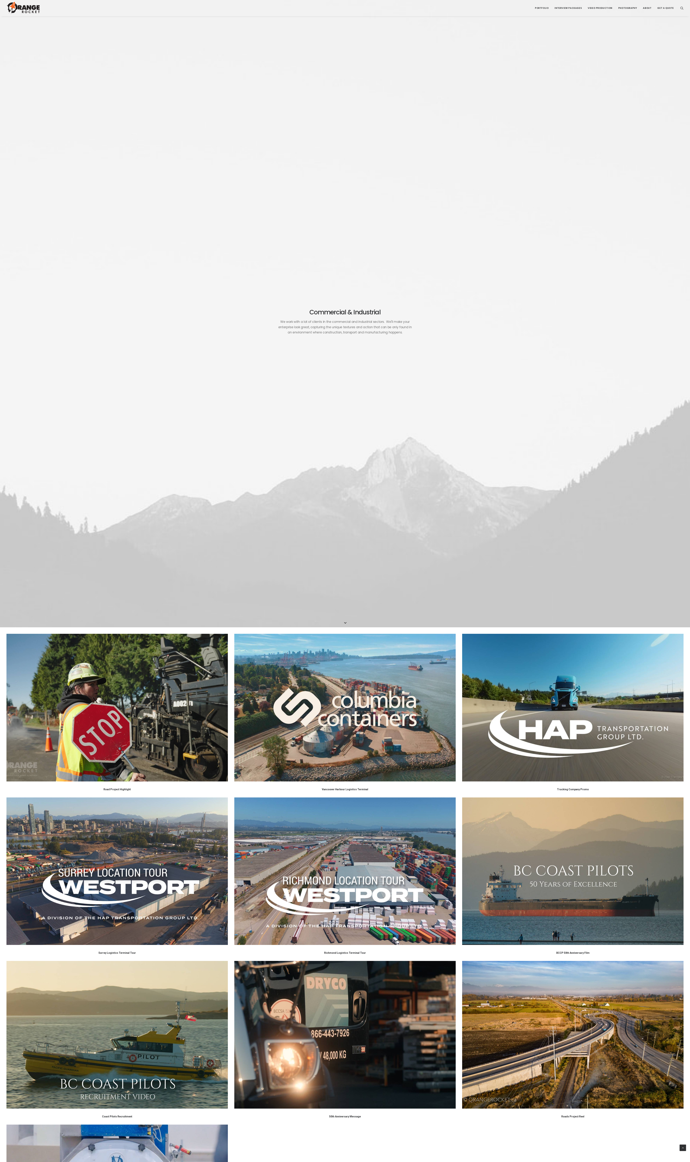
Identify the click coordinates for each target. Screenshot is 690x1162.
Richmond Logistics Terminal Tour (345, 952)
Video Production (600, 8)
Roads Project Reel (572, 1116)
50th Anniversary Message (345, 1116)
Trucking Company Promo (573, 789)
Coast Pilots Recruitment (117, 1116)
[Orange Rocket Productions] (23, 8)
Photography (627, 8)
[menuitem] (541, 8)
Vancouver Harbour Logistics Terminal (345, 789)
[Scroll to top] (683, 1147)
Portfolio (542, 8)
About (647, 8)
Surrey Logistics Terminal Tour (117, 952)
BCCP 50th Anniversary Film (573, 952)
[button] (682, 8)
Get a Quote (665, 8)
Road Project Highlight (117, 789)
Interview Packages (568, 8)
